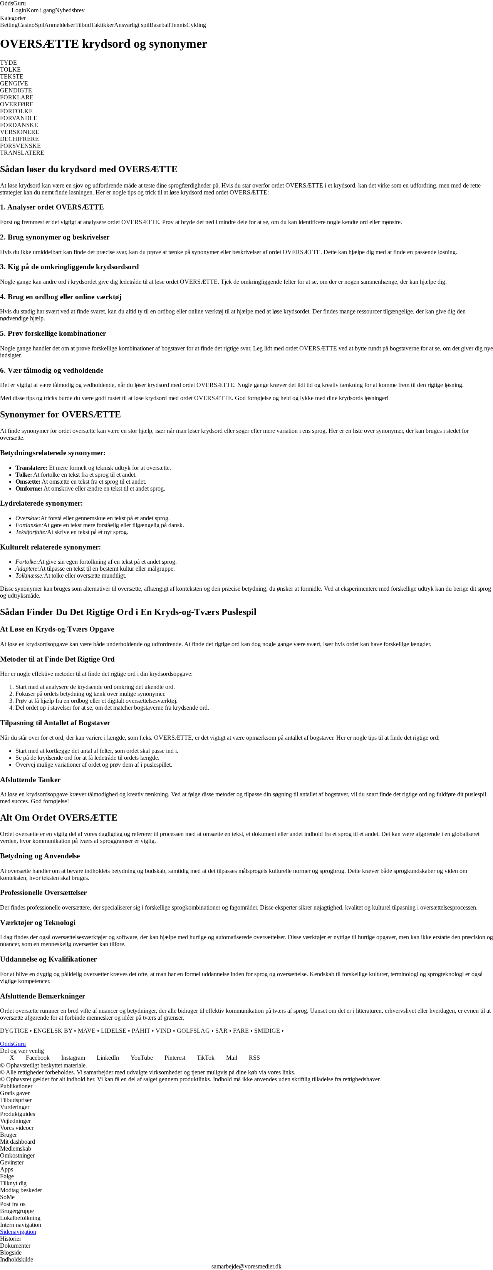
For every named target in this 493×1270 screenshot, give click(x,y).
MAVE (87, 1030)
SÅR (221, 1030)
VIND (163, 1030)
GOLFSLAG (193, 1030)
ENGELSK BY (53, 1030)
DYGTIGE (14, 1030)
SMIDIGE (267, 1030)
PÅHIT (141, 1030)
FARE (241, 1030)
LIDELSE (113, 1030)
